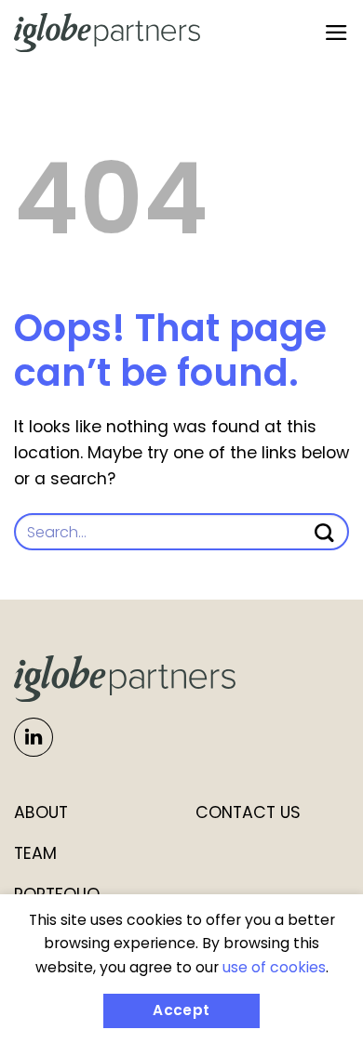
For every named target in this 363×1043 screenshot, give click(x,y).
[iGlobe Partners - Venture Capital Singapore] (107, 32)
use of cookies (274, 967)
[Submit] (334, 533)
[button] (336, 32)
